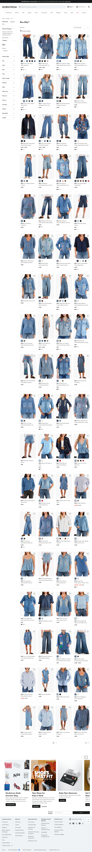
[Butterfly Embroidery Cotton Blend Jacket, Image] (28, 126)
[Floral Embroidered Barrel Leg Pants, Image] (46, 286)
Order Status (5, 824)
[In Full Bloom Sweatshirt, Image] (28, 206)
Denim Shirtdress (45, 694)
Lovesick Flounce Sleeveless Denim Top (45, 104)
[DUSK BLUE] (57, 420)
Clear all (13, 21)
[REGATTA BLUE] (83, 261)
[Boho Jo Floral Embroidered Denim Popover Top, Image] (64, 604)
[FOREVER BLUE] (39, 61)
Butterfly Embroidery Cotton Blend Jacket (28, 144)
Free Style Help (32, 824)
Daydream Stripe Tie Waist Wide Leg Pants (45, 657)
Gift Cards (62, 800)
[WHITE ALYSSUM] (78, 538)
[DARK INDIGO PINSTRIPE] (77, 261)
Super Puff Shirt (80, 503)
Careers (17, 824)
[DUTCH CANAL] (39, 460)
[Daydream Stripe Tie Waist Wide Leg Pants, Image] (46, 642)
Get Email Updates (20, 833)
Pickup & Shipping (7, 29)
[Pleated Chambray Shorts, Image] (28, 446)
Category (4, 40)
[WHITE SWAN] (78, 694)
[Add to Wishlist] (34, 36)
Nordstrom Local (32, 840)
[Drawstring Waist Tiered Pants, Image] (82, 166)
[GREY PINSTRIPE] (29, 61)
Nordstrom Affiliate (59, 834)
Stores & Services (32, 819)
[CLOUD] (78, 301)
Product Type (5, 56)
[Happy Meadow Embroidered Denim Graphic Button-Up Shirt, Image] (82, 286)
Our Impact (18, 827)
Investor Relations (58, 824)
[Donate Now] (43, 775)
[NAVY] (57, 460)
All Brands (17, 822)
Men (23, 12)
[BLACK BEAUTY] (60, 101)
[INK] (60, 141)
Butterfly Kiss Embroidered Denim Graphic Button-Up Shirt (81, 342)
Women (17, 12)
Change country (6, 845)
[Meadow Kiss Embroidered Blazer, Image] (46, 366)
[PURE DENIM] (39, 261)
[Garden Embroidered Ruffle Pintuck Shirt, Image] (82, 524)
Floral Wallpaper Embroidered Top (80, 697)
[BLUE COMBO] (75, 578)
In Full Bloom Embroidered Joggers (62, 144)
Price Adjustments (6, 834)
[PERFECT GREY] (24, 181)
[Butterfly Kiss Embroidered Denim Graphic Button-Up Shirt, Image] (82, 326)
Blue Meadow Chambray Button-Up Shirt (63, 221)
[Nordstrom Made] (16, 775)
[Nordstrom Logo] (9, 7)
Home (65, 12)
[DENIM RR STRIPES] (35, 61)
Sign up (81, 812)
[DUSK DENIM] (22, 61)
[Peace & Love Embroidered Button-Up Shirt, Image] (64, 366)
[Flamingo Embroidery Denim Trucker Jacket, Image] (64, 246)
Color (3, 65)
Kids (52, 12)
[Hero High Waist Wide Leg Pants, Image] (28, 46)
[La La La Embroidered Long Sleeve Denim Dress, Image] (28, 642)
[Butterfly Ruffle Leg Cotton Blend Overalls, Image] (64, 286)
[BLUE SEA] (42, 181)
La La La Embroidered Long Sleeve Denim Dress (28, 657)
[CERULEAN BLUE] (75, 618)
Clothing (5, 50)
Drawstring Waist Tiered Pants (80, 184)
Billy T (3, 44)
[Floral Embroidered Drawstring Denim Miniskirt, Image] (46, 564)
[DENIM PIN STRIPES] (45, 141)
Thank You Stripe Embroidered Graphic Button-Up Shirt (26, 695)
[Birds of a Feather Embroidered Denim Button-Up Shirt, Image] (64, 326)
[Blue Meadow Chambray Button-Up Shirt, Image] (64, 206)
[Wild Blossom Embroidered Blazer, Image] (64, 446)
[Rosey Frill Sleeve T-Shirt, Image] (46, 446)
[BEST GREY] (29, 101)
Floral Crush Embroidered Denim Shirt (45, 542)
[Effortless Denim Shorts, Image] (82, 206)
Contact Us (5, 822)
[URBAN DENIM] (27, 61)
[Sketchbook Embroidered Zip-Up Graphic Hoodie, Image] (46, 46)
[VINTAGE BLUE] (39, 141)
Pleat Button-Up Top (45, 621)
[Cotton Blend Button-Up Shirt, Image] (64, 524)
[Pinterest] (73, 824)
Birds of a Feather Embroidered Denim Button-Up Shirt (64, 344)
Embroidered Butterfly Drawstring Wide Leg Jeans (81, 660)
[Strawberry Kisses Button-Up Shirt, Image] (46, 718)
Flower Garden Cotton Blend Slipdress (26, 733)
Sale (78, 12)
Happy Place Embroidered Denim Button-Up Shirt (46, 424)
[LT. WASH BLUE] (57, 380)
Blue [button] (3, 24)
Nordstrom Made (10, 804)
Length (4, 117)
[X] (76, 824)
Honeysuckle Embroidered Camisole (26, 581)
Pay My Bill (44, 832)
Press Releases (58, 827)
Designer (58, 12)
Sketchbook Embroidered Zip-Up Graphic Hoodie (44, 65)
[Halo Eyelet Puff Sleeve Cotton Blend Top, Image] (82, 604)
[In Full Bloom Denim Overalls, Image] (28, 166)
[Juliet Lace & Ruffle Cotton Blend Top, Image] (82, 246)
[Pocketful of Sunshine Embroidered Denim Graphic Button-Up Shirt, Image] (64, 642)
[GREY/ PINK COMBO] (78, 578)
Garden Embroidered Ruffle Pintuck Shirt (81, 542)
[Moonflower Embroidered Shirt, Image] (46, 246)
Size (3, 61)
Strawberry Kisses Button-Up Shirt (45, 733)
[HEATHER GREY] (47, 61)
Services (84, 12)
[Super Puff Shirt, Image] (82, 486)
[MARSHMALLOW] (60, 261)
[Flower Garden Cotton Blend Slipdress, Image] (28, 718)
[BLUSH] (60, 656)
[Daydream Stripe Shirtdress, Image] (82, 366)
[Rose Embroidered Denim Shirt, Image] (64, 406)
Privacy (3, 850)
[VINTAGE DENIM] (75, 181)
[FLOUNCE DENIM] (42, 101)
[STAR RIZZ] (50, 141)
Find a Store (31, 822)
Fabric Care (5, 91)
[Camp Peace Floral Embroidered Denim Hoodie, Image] (82, 126)
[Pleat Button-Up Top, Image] (46, 604)
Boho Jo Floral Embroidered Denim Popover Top (62, 620)
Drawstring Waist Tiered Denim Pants (45, 144)
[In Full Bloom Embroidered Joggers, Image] (64, 126)
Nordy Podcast (19, 835)
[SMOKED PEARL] (24, 341)
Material (4, 82)
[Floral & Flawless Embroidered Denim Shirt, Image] (28, 326)
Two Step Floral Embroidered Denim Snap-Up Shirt (27, 620)
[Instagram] (70, 824)
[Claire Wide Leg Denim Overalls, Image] (46, 326)
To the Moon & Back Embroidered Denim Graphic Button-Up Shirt (64, 65)
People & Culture (19, 830)
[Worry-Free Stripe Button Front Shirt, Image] (82, 718)
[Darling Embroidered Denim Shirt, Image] (28, 486)
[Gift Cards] (70, 775)
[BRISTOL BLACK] (45, 61)
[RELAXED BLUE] (57, 101)
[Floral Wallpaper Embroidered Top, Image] (82, 680)
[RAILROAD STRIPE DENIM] (26, 101)
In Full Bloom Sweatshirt (26, 224)
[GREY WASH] (24, 420)
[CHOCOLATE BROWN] (42, 301)
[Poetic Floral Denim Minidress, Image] (64, 718)
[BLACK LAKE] (47, 141)
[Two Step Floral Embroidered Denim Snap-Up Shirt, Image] (28, 604)
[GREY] (32, 61)
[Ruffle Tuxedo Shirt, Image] (64, 680)
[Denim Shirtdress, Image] (46, 680)
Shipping (4, 827)
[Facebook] (79, 824)
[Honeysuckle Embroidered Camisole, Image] (28, 564)
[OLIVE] (42, 61)
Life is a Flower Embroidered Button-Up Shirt (27, 424)
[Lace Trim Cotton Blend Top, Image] (82, 446)
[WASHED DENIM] (60, 420)
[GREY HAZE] (85, 261)
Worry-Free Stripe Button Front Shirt (80, 733)
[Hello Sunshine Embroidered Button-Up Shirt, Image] (82, 46)
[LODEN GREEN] (78, 181)
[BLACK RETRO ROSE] (86, 181)
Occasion (4, 104)
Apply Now (68, 1)
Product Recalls (6, 842)
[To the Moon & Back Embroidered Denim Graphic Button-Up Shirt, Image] (64, 46)
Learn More (44, 806)
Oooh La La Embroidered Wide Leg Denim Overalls (26, 542)
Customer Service (6, 819)
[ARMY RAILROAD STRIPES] (47, 341)
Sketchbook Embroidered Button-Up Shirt (63, 185)
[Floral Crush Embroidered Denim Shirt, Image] (46, 524)
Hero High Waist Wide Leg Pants (26, 64)
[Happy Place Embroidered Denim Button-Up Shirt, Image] (46, 406)
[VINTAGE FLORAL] (80, 181)
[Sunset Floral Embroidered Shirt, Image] (64, 564)
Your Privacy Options (12, 850)
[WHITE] (83, 61)
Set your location (26, 31)
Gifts (72, 12)
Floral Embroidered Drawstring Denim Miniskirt (46, 579)
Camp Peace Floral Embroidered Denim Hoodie (81, 144)
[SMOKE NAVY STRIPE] (75, 500)
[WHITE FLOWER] (42, 261)
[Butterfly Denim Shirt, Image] (28, 286)
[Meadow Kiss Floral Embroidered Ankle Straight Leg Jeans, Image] (46, 206)
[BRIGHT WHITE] (24, 61)
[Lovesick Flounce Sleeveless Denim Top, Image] (46, 86)
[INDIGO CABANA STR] (27, 181)
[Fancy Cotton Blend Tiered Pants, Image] (28, 86)
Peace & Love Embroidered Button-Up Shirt (63, 384)
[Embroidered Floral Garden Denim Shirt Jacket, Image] (82, 406)
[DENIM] (57, 61)
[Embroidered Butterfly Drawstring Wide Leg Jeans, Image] (82, 642)
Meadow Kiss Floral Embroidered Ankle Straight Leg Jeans (46, 222)
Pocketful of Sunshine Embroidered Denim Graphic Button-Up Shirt (64, 660)
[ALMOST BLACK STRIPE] (78, 500)
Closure (4, 100)
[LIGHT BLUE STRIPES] (62, 301)
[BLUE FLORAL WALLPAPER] (57, 538)
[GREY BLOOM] (78, 656)
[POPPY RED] (60, 460)
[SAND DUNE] (42, 380)
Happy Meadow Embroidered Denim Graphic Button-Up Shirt (81, 305)
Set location (5, 37)
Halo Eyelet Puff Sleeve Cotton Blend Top (80, 621)
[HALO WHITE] (78, 618)
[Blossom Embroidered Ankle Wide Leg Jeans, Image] (28, 366)
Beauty (29, 12)
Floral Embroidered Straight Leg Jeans (63, 104)
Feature (4, 109)
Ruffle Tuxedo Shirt (63, 697)
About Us (17, 819)
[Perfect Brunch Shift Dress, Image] (64, 486)
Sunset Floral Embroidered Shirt (61, 581)
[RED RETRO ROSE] (88, 181)
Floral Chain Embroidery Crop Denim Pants (80, 102)
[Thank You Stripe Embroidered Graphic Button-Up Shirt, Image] (28, 680)
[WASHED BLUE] (75, 61)
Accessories (44, 12)
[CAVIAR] (65, 301)
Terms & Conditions (27, 850)
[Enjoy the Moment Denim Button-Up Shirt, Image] (28, 246)
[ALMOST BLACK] (24, 141)
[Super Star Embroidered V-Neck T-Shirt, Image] (82, 564)
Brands (7, 18)
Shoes (36, 12)
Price (3, 74)
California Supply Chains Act (40, 850)
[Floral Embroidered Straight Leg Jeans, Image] (64, 86)
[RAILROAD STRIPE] (39, 341)
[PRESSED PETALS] (68, 538)
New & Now (9, 12)
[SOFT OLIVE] (80, 61)
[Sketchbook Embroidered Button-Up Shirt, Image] (64, 166)
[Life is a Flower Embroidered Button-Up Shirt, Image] (28, 406)
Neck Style (5, 113)
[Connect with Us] (83, 824)
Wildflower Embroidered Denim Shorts (45, 184)
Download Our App (76, 819)
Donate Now (36, 806)
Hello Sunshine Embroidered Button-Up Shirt (80, 65)
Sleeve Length (5, 78)
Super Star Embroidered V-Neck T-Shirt (81, 581)
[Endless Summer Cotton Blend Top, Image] (46, 486)
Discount (4, 96)
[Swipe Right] (86, 757)
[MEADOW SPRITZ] (62, 538)
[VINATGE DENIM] (22, 538)
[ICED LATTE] (78, 141)
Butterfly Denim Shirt (28, 301)
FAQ (3, 840)
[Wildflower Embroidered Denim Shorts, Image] (46, 166)
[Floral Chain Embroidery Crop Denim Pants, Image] (82, 86)
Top (88, 821)
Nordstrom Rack (58, 822)
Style (3, 87)
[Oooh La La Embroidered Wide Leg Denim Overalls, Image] (28, 524)
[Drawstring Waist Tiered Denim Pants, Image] (46, 126)
